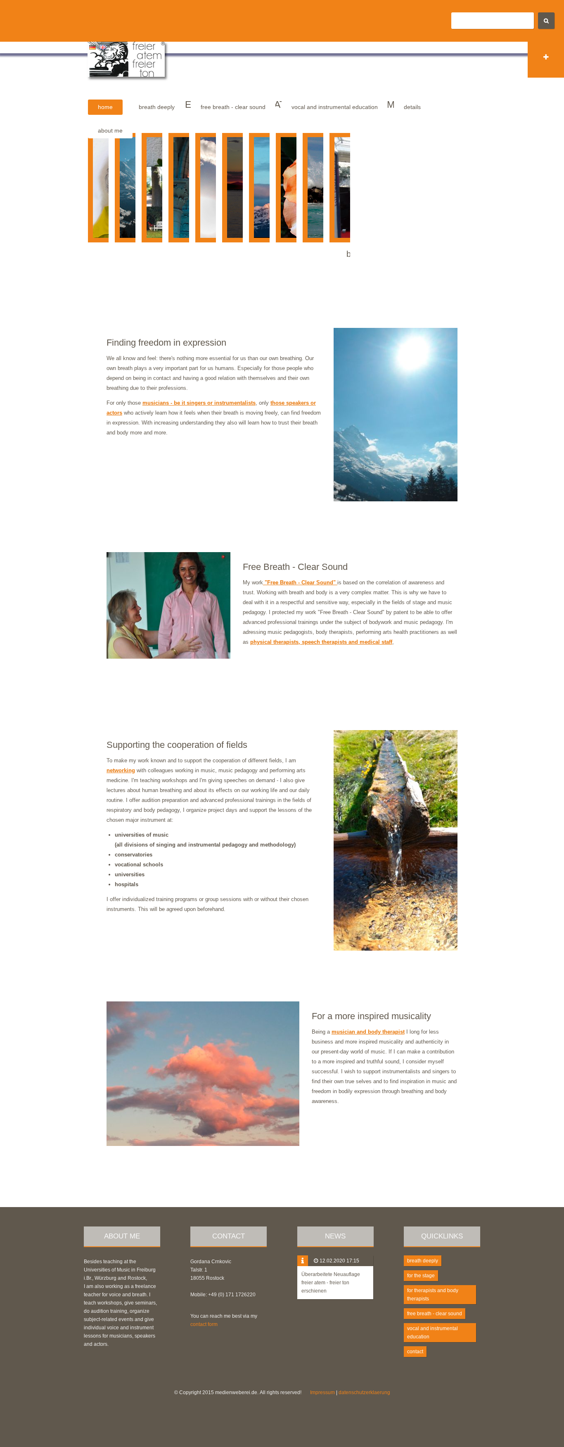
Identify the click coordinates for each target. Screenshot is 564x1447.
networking (121, 770)
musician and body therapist (368, 1032)
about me (110, 130)
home (105, 107)
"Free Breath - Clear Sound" (300, 582)
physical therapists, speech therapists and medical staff (321, 642)
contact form (204, 1324)
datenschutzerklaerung (364, 1392)
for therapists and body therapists (432, 1295)
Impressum (322, 1392)
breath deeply (157, 107)
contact (415, 1351)
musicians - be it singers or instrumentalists (199, 403)
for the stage (421, 1276)
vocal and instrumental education (334, 107)
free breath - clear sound (233, 107)
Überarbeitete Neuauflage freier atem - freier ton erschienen (330, 1282)
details (412, 107)
